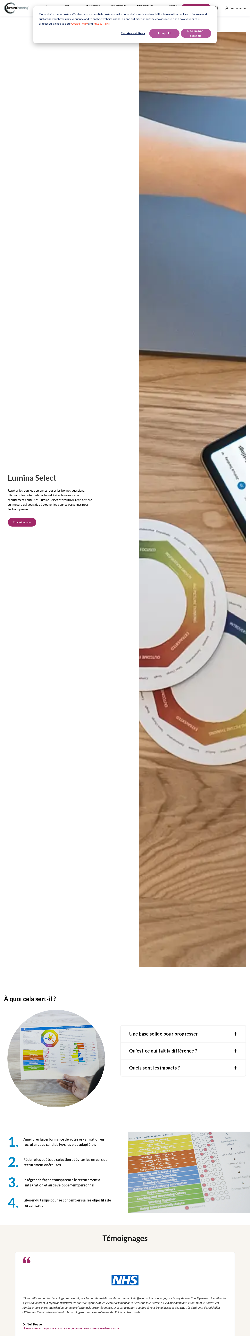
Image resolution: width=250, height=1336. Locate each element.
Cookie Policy (79, 23)
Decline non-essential (196, 33)
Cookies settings (133, 33)
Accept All (164, 33)
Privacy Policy (101, 23)
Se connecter (238, 8)
